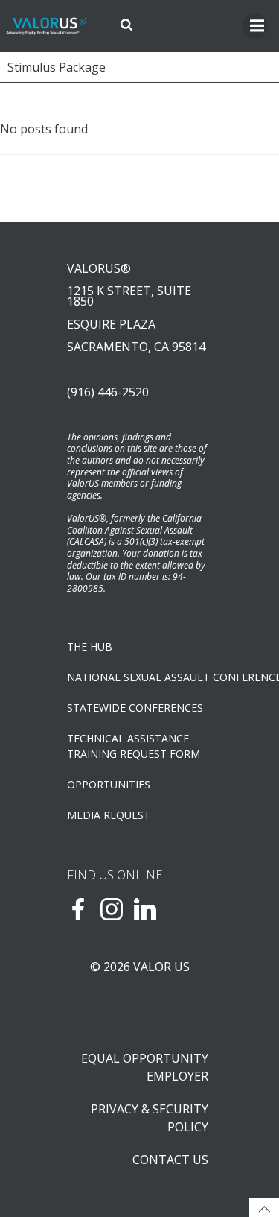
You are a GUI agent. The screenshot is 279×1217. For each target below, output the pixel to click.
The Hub (89, 646)
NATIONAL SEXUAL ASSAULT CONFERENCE (139, 677)
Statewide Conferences (135, 708)
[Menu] (255, 26)
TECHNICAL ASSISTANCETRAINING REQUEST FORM (133, 746)
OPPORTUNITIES (108, 784)
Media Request (108, 815)
